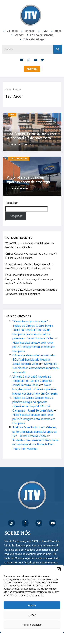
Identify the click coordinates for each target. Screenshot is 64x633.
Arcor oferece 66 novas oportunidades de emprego (28, 180)
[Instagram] (29, 60)
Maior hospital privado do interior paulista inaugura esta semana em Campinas (33, 347)
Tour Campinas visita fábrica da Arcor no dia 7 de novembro (31, 136)
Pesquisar (11, 202)
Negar (32, 614)
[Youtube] (36, 60)
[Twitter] (42, 60)
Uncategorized (19, 158)
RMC (12, 114)
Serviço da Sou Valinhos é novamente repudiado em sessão (35, 368)
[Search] (57, 49)
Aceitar (32, 605)
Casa (8, 89)
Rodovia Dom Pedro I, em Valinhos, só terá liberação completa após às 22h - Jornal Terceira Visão (34, 431)
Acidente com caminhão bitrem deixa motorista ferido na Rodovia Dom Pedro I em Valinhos (35, 444)
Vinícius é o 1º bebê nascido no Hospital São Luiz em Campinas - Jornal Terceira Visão (33, 381)
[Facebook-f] (22, 60)
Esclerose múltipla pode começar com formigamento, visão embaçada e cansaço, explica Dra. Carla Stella (29, 279)
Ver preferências (32, 624)
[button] (58, 569)
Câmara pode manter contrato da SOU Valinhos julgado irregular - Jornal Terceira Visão (33, 359)
